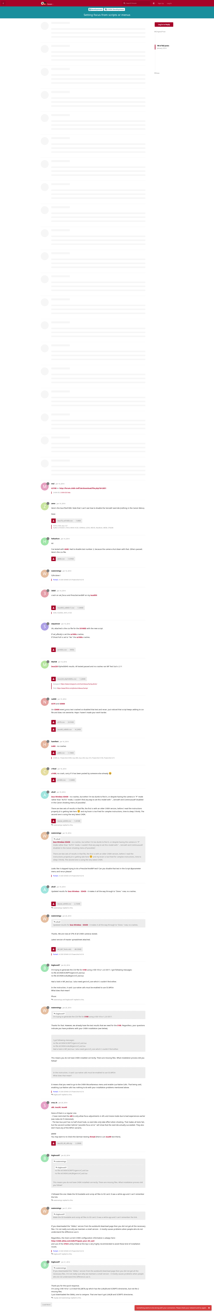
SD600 (62, 704)
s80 (52, 1107)
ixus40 (64, 1107)
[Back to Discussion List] (3, 3)
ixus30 (58, 1107)
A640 (66, 549)
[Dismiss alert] (209, 1308)
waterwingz (61, 1161)
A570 (53, 704)
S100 (85, 970)
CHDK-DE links (65, 492)
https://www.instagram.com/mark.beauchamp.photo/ (79, 684)
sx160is (73, 634)
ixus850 (93, 595)
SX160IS (83, 628)
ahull (58, 839)
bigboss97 (60, 1013)
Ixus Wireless (57, 797)
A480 (53, 746)
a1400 (53, 773)
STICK (66, 1244)
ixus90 (108, 1137)
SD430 (65, 797)
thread (92, 1137)
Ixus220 (54, 666)
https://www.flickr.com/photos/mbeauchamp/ (72, 688)
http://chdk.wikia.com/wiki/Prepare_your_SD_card (72, 1241)
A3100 (53, 488)
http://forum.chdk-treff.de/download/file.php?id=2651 (82, 488)
